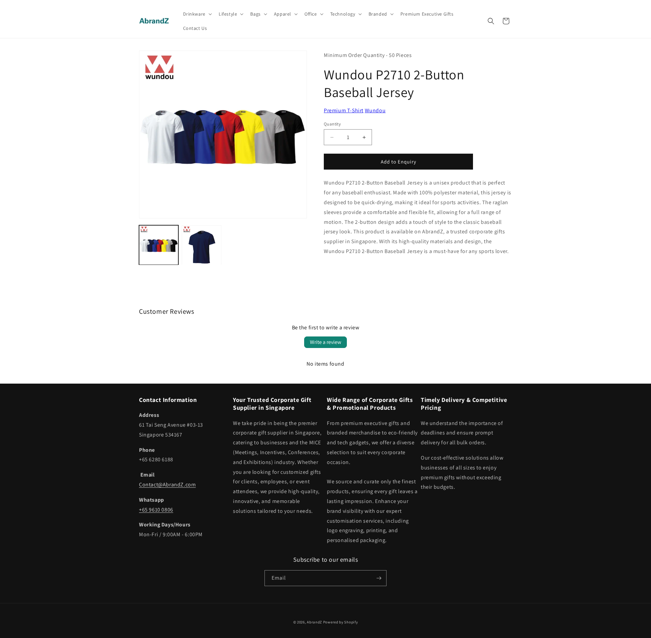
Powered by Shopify (340, 622)
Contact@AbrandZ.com (167, 484)
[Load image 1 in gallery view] (158, 245)
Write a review (325, 342)
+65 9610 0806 (156, 509)
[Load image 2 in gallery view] (201, 245)
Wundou (375, 110)
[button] (197, 14)
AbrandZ (314, 622)
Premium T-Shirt (343, 110)
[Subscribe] (378, 578)
